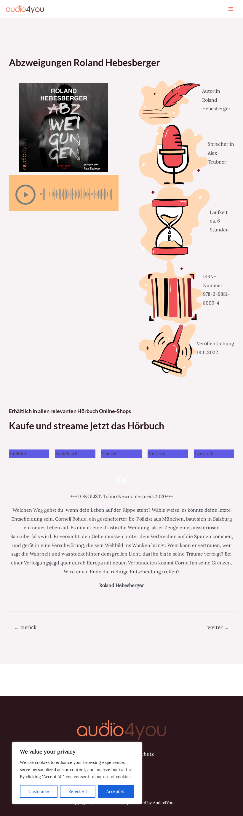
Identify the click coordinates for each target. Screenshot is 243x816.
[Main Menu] (231, 9)
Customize (38, 791)
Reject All (77, 791)
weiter (218, 627)
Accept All (116, 791)
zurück (25, 627)
